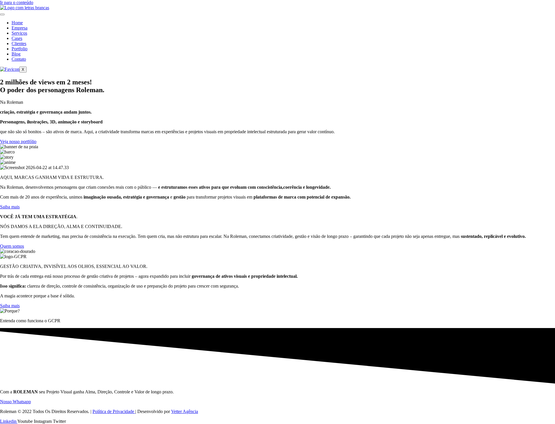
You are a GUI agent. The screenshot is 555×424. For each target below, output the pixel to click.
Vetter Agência (184, 411)
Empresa (19, 27)
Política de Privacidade (113, 411)
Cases (17, 38)
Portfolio (19, 48)
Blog (16, 53)
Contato (19, 59)
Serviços (19, 33)
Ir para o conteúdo (16, 2)
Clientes (19, 43)
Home (17, 22)
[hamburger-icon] (2, 14)
